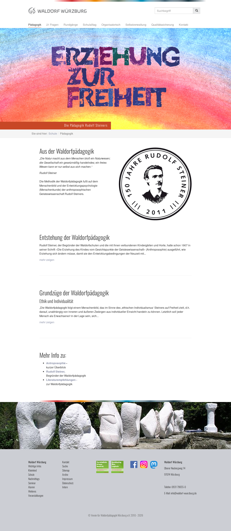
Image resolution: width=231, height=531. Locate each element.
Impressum (67, 479)
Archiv (65, 475)
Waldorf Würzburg (37, 462)
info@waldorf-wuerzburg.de (184, 493)
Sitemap (66, 470)
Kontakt (65, 462)
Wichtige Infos (34, 466)
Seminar (32, 483)
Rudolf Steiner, (55, 371)
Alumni (31, 487)
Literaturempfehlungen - (61, 380)
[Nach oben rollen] (224, 524)
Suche (65, 466)
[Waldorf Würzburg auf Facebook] (133, 464)
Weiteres (32, 491)
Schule (31, 475)
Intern (65, 487)
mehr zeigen (46, 260)
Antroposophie (56, 363)
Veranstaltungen (35, 495)
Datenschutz (67, 483)
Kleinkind (32, 470)
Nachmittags (34, 479)
